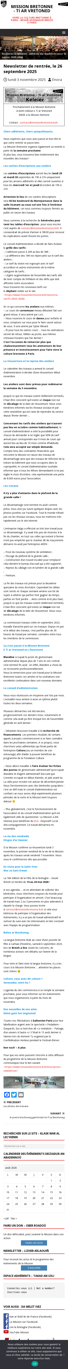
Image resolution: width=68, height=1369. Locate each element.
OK (35, 1363)
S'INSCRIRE (34, 1268)
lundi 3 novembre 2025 (27, 79)
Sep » (14, 1218)
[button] (63, 32)
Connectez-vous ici (19, 1288)
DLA (36, 821)
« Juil (6, 1218)
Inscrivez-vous (17, 1292)
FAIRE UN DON (34, 1242)
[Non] (63, 1354)
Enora (57, 79)
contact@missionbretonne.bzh (39, 122)
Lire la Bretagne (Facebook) (25, 1327)
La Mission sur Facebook (23, 1321)
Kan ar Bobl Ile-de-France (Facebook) (30, 1316)
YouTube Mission (19, 1332)
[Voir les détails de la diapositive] (34, 48)
